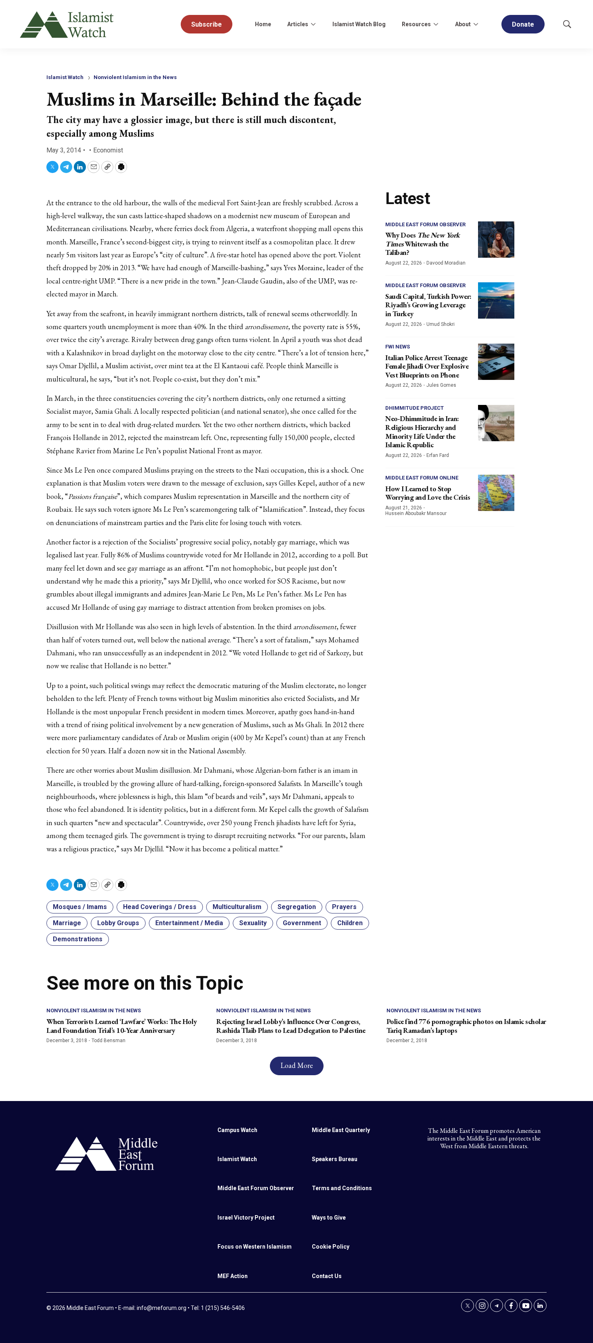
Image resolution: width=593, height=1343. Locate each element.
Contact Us (327, 1276)
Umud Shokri (440, 324)
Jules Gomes (441, 385)
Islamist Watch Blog (359, 24)
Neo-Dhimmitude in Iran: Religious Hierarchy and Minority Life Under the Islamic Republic (422, 431)
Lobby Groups (118, 923)
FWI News (397, 347)
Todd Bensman (108, 1040)
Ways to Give (329, 1217)
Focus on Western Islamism (254, 1246)
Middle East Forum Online (421, 478)
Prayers (344, 907)
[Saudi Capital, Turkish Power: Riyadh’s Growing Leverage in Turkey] (496, 300)
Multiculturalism (237, 907)
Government (302, 923)
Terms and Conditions (342, 1188)
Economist (108, 150)
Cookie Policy (330, 1246)
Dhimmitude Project (414, 408)
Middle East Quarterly (341, 1130)
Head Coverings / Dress (159, 907)
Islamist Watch (65, 77)
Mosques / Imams (80, 907)
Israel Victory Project (246, 1217)
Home (263, 24)
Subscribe (206, 24)
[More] (313, 24)
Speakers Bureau (334, 1159)
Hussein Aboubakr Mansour (416, 513)
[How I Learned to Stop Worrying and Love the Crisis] (496, 493)
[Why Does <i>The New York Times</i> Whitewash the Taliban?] (496, 239)
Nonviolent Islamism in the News (135, 77)
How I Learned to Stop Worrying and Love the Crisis (427, 493)
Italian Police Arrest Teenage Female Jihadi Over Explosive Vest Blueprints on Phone (426, 366)
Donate (523, 24)
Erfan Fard (437, 455)
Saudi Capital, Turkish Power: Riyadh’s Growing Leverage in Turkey (428, 305)
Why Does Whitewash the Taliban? (422, 243)
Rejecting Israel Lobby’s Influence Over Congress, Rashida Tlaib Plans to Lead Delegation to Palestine (290, 1026)
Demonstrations (77, 939)
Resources (416, 24)
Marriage (67, 923)
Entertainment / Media (189, 923)
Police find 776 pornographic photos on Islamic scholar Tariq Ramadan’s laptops (466, 1026)
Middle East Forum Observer (425, 224)
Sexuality (253, 923)
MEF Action (232, 1276)
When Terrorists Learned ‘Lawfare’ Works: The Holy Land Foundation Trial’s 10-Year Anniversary (121, 1026)
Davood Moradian (446, 263)
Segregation (297, 907)
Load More (296, 1065)
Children (350, 923)
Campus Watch (237, 1130)
